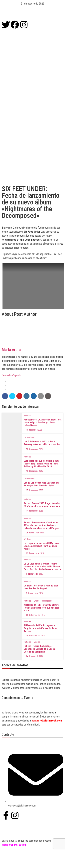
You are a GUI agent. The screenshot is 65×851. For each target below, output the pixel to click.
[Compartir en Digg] (34, 396)
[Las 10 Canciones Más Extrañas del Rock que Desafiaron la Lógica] (12, 485)
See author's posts (11, 375)
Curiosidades (30, 438)
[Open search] (64, 51)
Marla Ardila (11, 349)
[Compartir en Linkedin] (27, 396)
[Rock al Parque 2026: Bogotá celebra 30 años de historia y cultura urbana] (12, 505)
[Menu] (32, 13)
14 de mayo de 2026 (34, 511)
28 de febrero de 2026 (35, 615)
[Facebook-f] (6, 815)
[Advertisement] (32, 87)
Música (37, 642)
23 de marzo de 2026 (35, 553)
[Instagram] (24, 24)
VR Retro (27, 539)
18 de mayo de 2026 (34, 449)
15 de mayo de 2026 (34, 490)
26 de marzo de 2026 (35, 533)
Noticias (27, 416)
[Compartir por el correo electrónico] (41, 396)
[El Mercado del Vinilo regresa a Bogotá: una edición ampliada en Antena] (12, 629)
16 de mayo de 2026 (34, 471)
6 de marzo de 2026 (34, 574)
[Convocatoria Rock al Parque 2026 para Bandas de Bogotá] (12, 587)
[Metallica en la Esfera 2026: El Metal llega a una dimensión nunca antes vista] (12, 608)
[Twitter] (6, 24)
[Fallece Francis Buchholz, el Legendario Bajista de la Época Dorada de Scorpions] (12, 649)
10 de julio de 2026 (34, 430)
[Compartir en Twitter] (12, 396)
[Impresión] (48, 396)
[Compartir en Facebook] (5, 396)
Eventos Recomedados (44, 601)
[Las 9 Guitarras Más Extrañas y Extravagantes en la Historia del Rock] (12, 443)
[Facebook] (15, 24)
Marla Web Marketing (14, 844)
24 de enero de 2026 (34, 656)
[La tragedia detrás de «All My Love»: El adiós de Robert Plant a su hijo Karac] (12, 546)
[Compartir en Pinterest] (19, 396)
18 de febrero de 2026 (35, 635)
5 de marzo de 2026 (34, 593)
